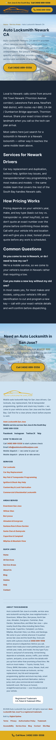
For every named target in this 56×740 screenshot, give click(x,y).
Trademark (42, 721)
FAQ (5, 585)
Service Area (21, 726)
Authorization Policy (27, 721)
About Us (7, 570)
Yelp (39, 433)
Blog (5, 575)
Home (5, 24)
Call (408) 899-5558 (20, 67)
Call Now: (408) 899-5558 (30, 735)
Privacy (13, 721)
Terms (5, 721)
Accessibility (8, 726)
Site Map (46, 726)
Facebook (8, 433)
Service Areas (15, 24)
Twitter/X (30, 433)
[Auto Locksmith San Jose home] (16, 10)
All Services (8, 560)
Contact (6, 590)
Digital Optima (15, 716)
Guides (6, 580)
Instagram (19, 433)
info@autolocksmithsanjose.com (23, 447)
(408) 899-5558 (43, 10)
